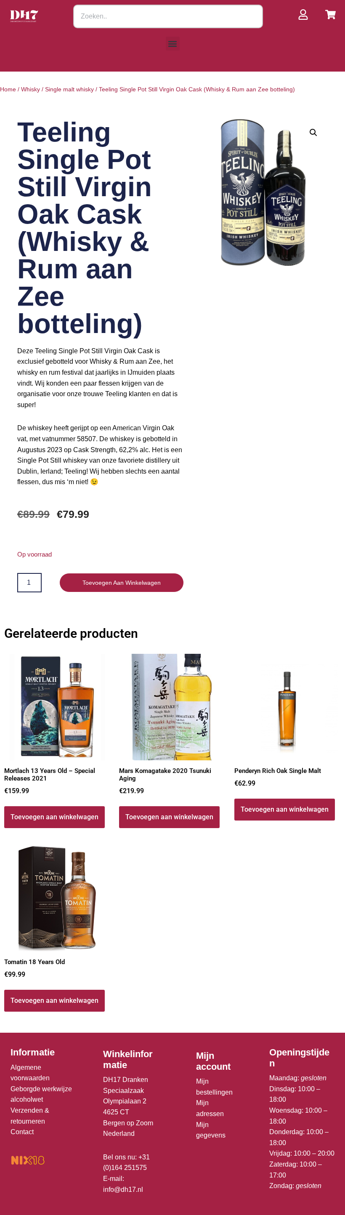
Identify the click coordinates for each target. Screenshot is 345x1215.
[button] (173, 44)
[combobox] (168, 16)
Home (8, 89)
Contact (22, 1131)
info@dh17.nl (123, 1189)
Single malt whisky (69, 89)
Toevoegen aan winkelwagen (121, 582)
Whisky (30, 89)
